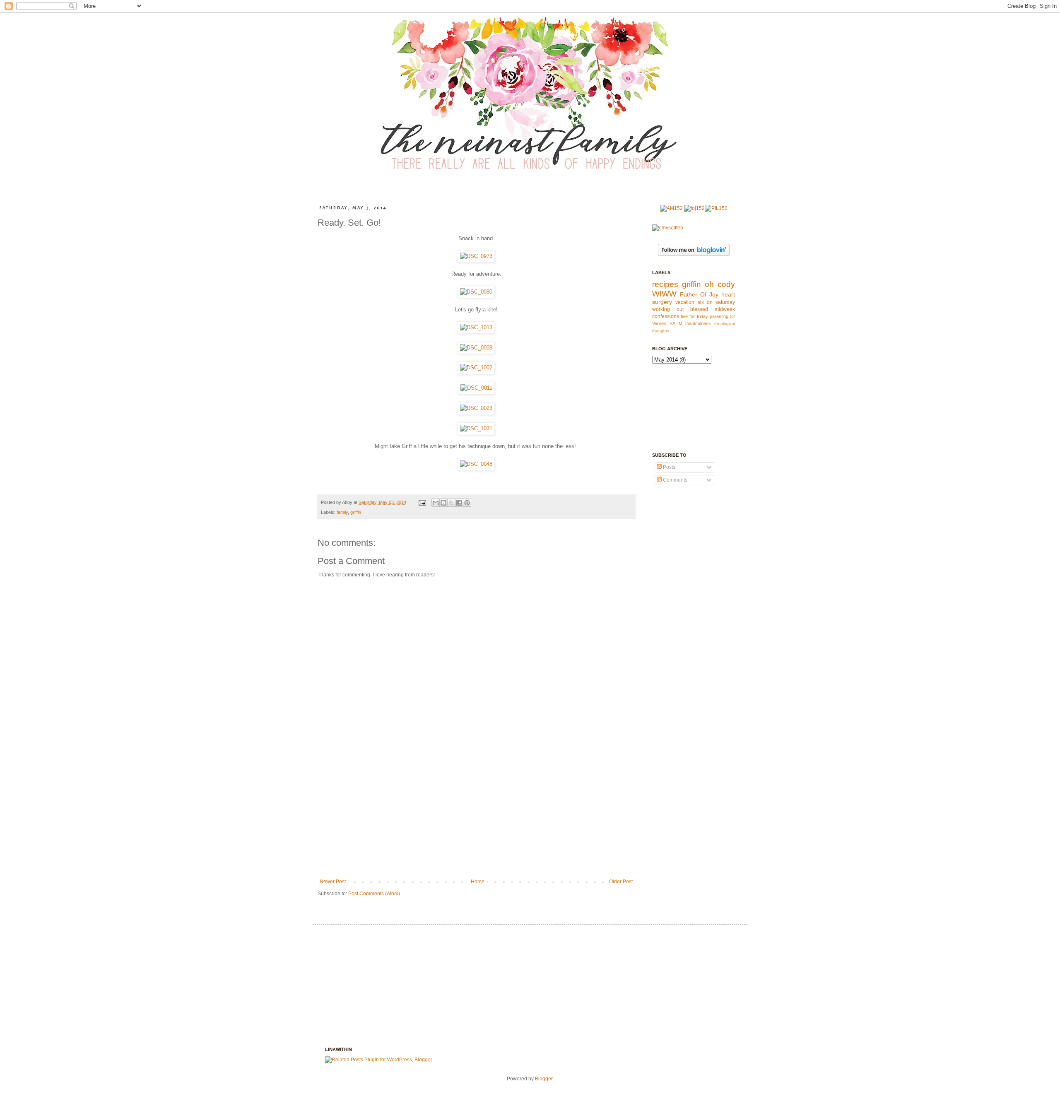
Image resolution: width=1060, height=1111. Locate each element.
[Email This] (435, 503)
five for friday (694, 316)
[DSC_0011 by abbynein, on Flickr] (476, 388)
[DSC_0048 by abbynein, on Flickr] (476, 464)
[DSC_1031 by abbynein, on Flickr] (476, 428)
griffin (355, 512)
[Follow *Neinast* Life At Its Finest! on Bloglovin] (694, 254)
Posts (668, 467)
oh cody (720, 284)
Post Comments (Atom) (374, 894)
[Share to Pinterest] (467, 503)
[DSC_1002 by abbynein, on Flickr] (476, 367)
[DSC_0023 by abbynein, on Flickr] (476, 408)
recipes (665, 284)
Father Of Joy (699, 294)
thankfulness (698, 323)
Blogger (543, 1079)
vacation (684, 302)
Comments (674, 480)
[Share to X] (451, 503)
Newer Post (333, 881)
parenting (719, 316)
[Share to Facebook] (459, 503)
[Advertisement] (476, 816)
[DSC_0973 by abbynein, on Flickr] (476, 256)
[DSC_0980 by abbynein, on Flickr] (476, 292)
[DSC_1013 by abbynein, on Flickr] (476, 327)
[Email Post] (422, 502)
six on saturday (716, 302)
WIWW (664, 293)
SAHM (676, 323)
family (342, 512)
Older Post (621, 881)
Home (477, 881)
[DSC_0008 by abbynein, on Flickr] (476, 348)
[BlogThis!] (443, 503)
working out (668, 309)
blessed (699, 309)
